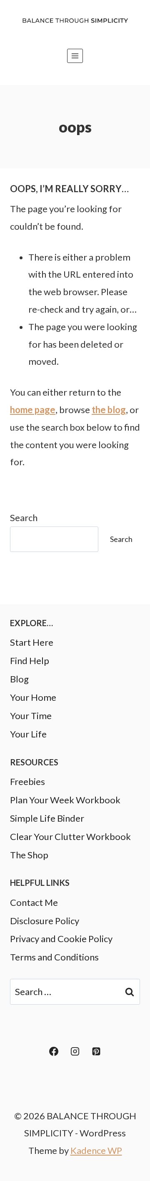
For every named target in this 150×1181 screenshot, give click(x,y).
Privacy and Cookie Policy (61, 938)
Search (24, 517)
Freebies (27, 781)
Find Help (29, 660)
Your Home (33, 697)
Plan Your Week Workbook (65, 799)
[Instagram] (75, 1051)
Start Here (31, 642)
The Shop (29, 854)
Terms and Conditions (54, 957)
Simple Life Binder (47, 818)
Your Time (31, 715)
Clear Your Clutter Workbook (70, 836)
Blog (19, 679)
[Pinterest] (96, 1051)
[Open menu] (75, 56)
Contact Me (34, 902)
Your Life (28, 734)
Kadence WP (96, 1150)
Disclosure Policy (44, 920)
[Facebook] (54, 1051)
